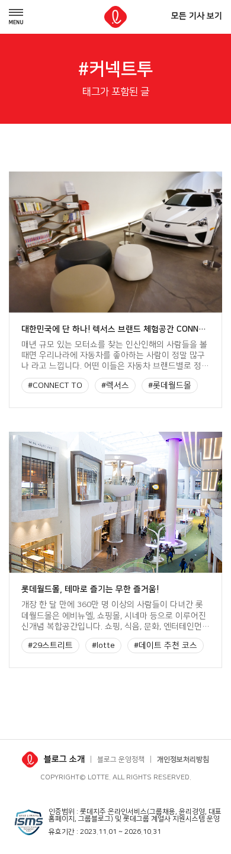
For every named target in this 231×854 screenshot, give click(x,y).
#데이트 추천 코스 (165, 645)
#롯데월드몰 (169, 385)
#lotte (103, 645)
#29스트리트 (50, 645)
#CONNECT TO (55, 385)
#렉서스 (115, 385)
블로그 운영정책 (121, 759)
